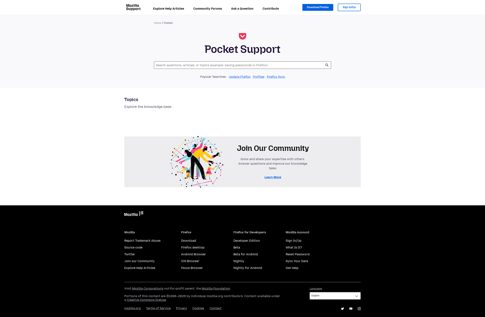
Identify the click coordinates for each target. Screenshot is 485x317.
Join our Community (139, 261)
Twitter (129, 254)
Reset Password (298, 254)
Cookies (198, 308)
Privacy (181, 308)
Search (327, 65)
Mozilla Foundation (216, 288)
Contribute (271, 8)
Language (316, 288)
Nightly (238, 261)
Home (157, 23)
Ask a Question (242, 8)
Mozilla (133, 214)
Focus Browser (192, 268)
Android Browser (193, 254)
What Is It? (294, 247)
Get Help (292, 268)
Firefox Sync (276, 77)
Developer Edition (246, 240)
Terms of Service (158, 308)
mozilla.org (132, 308)
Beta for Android (245, 254)
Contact (215, 308)
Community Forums (207, 8)
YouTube (350, 308)
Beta (236, 247)
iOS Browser (190, 261)
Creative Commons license (146, 300)
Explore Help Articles (168, 8)
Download (188, 240)
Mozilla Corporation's (147, 288)
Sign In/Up (349, 7)
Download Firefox (318, 7)
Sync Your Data (297, 261)
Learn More (272, 177)
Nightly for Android (247, 268)
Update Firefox (240, 77)
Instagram (359, 308)
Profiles (258, 77)
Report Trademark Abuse (142, 240)
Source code (133, 247)
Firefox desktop (192, 247)
